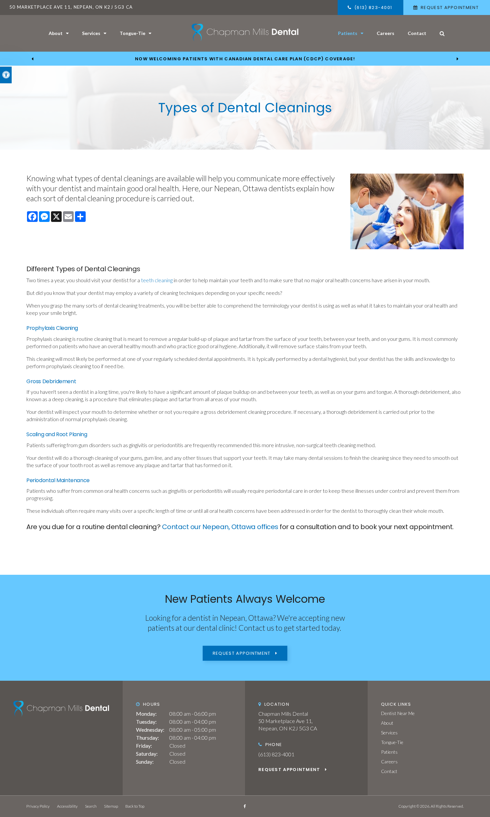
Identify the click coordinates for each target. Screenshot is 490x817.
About (56, 33)
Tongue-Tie (132, 33)
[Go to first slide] (457, 59)
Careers (385, 33)
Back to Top (134, 806)
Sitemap (111, 806)
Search (91, 806)
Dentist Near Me (398, 713)
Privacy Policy (38, 806)
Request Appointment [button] (449, 7)
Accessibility (67, 806)
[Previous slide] (33, 59)
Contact (417, 33)
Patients (347, 33)
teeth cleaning (156, 280)
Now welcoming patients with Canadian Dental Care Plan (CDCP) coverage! (245, 59)
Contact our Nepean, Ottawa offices (220, 526)
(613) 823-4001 (276, 754)
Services (91, 33)
